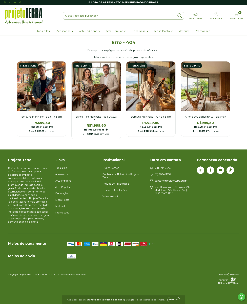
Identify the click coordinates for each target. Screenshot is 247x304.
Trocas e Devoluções (114, 190)
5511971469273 (163, 167)
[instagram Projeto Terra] (5, 2)
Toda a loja (44, 31)
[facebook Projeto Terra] (10, 2)
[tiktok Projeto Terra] (20, 2)
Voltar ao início (110, 196)
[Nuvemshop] (228, 275)
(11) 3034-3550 (163, 174)
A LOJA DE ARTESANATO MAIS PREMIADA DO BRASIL (123, 2)
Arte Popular (115, 31)
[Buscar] (180, 16)
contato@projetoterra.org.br (171, 180)
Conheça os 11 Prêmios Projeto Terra (120, 176)
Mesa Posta (162, 31)
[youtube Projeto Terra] (15, 2)
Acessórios (63, 31)
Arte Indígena (88, 31)
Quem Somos (110, 167)
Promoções (202, 31)
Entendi (173, 300)
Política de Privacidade (115, 183)
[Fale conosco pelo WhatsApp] (241, 297)
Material (183, 31)
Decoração (139, 31)
